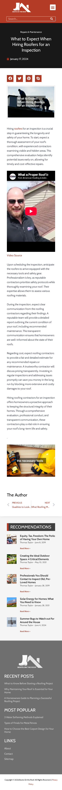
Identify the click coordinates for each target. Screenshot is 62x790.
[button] (53, 7)
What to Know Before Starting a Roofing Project (28, 683)
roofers (18, 128)
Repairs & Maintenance (31, 32)
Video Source (14, 255)
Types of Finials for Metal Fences (20, 722)
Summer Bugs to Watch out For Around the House (37, 620)
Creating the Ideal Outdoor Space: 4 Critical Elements (35, 557)
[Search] (51, 19)
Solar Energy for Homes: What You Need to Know (37, 600)
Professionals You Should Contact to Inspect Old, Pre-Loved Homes (35, 579)
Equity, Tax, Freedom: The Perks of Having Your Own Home (37, 537)
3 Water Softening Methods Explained (23, 717)
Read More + (25, 548)
